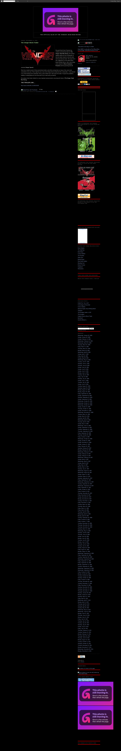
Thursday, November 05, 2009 (85, 581)
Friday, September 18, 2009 (84, 562)
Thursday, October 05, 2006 (84, 435)
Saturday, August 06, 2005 (84, 388)
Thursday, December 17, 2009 (85, 591)
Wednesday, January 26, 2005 (85, 335)
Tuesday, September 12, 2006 (85, 429)
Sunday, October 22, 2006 (84, 440)
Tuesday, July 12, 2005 (83, 374)
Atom (82, 661)
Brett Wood (80, 252)
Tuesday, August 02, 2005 (84, 386)
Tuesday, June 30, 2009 (83, 540)
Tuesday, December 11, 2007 (85, 500)
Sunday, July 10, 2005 (83, 371)
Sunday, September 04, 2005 (85, 395)
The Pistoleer (81, 255)
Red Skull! (80, 318)
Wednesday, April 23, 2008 (84, 514)
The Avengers (81, 314)
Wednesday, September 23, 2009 (86, 568)
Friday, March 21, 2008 (83, 508)
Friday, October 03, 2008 (84, 519)
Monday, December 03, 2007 (84, 498)
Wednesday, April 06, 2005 (84, 352)
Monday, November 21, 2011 (84, 651)
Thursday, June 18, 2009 (84, 534)
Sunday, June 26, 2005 (83, 367)
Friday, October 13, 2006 (84, 436)
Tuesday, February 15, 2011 (84, 632)
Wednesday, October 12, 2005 (85, 403)
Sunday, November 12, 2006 (84, 442)
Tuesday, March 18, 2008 (84, 504)
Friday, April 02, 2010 (83, 598)
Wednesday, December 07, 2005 (85, 412)
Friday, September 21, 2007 (84, 487)
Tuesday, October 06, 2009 (84, 576)
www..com (83, 229)
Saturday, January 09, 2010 (84, 592)
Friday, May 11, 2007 (83, 465)
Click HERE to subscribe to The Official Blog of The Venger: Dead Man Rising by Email (88, 50)
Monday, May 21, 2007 (83, 467)
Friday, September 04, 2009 (84, 555)
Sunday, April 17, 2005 (83, 354)
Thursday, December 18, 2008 (85, 525)
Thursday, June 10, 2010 (84, 615)
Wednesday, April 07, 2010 (84, 600)
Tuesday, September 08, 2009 (85, 557)
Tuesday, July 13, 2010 (83, 621)
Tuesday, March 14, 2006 (84, 414)
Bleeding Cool (81, 263)
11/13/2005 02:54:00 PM (41, 91)
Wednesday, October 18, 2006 (85, 438)
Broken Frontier (81, 265)
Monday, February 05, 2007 (84, 450)
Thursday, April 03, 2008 (83, 512)
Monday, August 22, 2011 (84, 639)
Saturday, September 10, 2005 (85, 397)
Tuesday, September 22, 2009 (85, 566)
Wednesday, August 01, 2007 (85, 470)
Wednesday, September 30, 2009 (86, 570)
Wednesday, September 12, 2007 (86, 482)
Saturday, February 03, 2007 (84, 448)
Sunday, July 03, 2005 (83, 369)
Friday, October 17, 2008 (84, 521)
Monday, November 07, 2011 (84, 647)
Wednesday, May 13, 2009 (84, 530)
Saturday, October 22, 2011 (84, 643)
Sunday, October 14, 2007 (84, 489)
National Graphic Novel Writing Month (87, 308)
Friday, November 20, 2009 (84, 585)
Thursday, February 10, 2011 (84, 630)
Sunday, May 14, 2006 (83, 423)
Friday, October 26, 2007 (84, 491)
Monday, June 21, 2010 (83, 617)
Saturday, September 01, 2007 (85, 478)
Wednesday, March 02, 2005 (84, 343)
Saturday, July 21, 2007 (83, 468)
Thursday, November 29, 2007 (85, 493)
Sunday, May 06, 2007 (83, 463)
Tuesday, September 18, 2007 (85, 483)
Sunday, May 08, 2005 (83, 358)
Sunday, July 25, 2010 (83, 626)
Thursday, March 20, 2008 (84, 506)
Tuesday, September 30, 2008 (85, 517)
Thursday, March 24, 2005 (84, 348)
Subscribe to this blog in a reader (86, 46)
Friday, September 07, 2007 (84, 480)
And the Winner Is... (82, 320)
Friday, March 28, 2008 (83, 510)
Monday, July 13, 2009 (83, 542)
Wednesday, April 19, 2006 (84, 420)
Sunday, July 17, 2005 (83, 380)
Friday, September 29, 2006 (84, 433)
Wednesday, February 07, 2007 (85, 451)
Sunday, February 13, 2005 (84, 339)
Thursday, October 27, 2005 (84, 408)
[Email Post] (55, 91)
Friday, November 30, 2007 (84, 495)
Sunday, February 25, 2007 (84, 455)
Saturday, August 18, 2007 (84, 476)
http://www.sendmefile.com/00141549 (30, 85)
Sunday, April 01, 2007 (83, 459)
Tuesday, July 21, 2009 (83, 545)
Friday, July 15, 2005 (83, 376)
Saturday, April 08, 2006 (83, 418)
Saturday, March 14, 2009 (84, 529)
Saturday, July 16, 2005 (83, 378)
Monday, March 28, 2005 (84, 350)
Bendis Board (81, 259)
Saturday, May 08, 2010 (83, 606)
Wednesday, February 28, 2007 (85, 457)
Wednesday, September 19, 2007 (86, 485)
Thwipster (80, 310)
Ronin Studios (81, 248)
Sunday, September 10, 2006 (85, 427)
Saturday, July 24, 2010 (83, 624)
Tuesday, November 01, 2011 (85, 645)
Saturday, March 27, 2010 (84, 596)
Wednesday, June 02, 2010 (84, 611)
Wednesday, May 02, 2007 (84, 461)
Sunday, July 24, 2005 (83, 384)
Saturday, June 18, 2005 (83, 365)
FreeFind (84, 330)
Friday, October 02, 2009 (84, 572)
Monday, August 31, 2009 (84, 551)
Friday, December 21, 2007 (84, 502)
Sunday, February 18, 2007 (84, 453)
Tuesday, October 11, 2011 (84, 641)
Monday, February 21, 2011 (84, 634)
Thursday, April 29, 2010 (83, 604)
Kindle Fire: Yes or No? (83, 303)
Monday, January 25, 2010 (84, 594)
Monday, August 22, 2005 (84, 389)
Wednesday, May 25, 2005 (84, 359)
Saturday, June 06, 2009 (83, 532)
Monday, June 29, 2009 (83, 538)
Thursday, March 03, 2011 (84, 636)
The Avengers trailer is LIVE (84, 312)
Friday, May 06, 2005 (83, 356)
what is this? (82, 242)
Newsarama (80, 268)
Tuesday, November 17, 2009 (85, 583)
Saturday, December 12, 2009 (85, 589)
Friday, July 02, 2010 (83, 619)
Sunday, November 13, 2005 (84, 410)
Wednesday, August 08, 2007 (85, 472)
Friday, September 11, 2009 (84, 560)
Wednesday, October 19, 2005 (85, 405)
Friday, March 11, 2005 (83, 346)
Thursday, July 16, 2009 (83, 544)
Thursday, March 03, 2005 (84, 344)
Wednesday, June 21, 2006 (84, 425)
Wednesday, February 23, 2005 (85, 341)
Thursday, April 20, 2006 (83, 421)
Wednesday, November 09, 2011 (85, 649)
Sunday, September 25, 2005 (85, 399)
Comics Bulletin (81, 253)
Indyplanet (80, 267)
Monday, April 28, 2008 (83, 515)
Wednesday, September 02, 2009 (86, 553)
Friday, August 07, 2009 (83, 549)
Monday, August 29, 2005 (84, 391)
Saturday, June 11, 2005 (83, 363)
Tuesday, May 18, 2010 (83, 607)
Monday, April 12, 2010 (83, 602)
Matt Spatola (89, 55)
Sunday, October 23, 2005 (84, 406)
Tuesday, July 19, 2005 (83, 382)
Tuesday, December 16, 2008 (85, 523)
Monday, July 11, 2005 (83, 373)
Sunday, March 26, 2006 (83, 416)
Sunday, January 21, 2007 (84, 444)
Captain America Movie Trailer (85, 316)
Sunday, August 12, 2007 (84, 474)
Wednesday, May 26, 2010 (84, 609)
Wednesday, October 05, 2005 (85, 401)
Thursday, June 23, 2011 (83, 637)
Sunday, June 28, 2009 (83, 536)
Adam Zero (80, 257)
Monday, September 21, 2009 (85, 564)
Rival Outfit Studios (82, 261)
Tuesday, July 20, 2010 (83, 622)
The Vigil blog (81, 250)
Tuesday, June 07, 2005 (83, 361)
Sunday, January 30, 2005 (84, 337)
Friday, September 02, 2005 (84, 393)
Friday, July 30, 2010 (83, 628)
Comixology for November (84, 305)
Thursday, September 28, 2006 (85, 431)
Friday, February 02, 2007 (84, 446)
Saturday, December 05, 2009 (85, 587)
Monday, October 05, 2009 (84, 574)
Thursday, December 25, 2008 (85, 527)
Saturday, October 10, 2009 (84, 577)
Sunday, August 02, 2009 (84, 547)
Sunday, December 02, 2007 (84, 497)
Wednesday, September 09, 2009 (86, 559)
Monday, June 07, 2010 (83, 613)
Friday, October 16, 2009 (84, 579)
